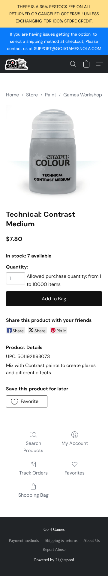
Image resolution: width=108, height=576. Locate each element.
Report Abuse (54, 549)
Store (32, 95)
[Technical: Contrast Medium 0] (54, 153)
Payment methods (24, 540)
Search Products (33, 447)
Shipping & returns (61, 540)
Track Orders (33, 473)
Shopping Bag (33, 495)
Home (12, 95)
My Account (75, 443)
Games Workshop (82, 95)
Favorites (74, 473)
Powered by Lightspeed (54, 560)
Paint (50, 95)
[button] (17, 64)
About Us (91, 540)
